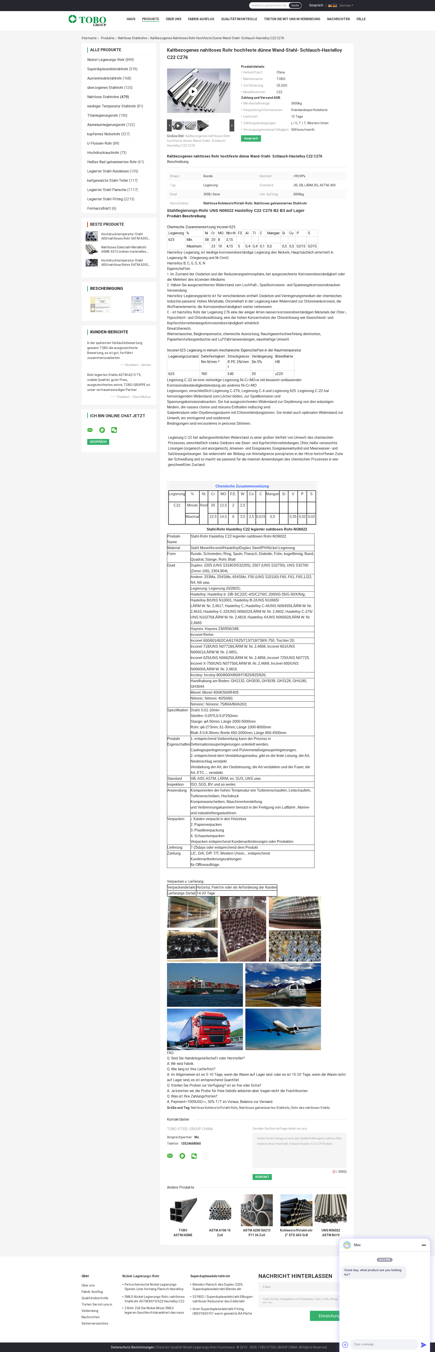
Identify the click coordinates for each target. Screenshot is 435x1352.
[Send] (423, 1345)
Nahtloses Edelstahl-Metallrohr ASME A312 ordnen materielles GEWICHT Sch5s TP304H (124, 251)
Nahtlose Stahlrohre (132, 38)
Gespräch (316, 5)
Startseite (89, 38)
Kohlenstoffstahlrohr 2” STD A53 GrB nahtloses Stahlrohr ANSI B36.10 (296, 1232)
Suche (295, 5)
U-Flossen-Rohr (99, 143)
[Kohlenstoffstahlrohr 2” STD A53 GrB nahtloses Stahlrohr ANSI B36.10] (296, 1210)
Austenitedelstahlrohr (104, 78)
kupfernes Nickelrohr (103, 134)
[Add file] (345, 1345)
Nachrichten (338, 19)
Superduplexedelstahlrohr (107, 69)
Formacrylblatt (99, 208)
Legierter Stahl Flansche (106, 190)
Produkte (150, 19)
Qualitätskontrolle (239, 19)
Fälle (361, 19)
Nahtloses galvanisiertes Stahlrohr (264, 1108)
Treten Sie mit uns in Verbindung (292, 19)
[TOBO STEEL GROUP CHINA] (87, 20)
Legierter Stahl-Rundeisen (108, 171)
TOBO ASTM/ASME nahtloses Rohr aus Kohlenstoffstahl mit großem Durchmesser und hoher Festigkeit (183, 1232)
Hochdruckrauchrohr (103, 152)
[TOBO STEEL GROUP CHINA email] (93, 430)
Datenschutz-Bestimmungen (132, 1347)
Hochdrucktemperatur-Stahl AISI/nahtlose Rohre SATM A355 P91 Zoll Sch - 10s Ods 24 (124, 265)
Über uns (173, 19)
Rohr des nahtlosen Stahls (310, 1108)
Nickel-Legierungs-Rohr (106, 60)
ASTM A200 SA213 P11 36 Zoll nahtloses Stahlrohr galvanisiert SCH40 (257, 1232)
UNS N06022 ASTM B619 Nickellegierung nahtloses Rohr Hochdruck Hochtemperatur (330, 1232)
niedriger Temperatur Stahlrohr (111, 106)
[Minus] (423, 1245)
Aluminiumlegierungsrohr (106, 125)
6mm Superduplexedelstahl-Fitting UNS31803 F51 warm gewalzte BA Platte (222, 1311)
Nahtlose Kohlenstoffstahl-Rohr (214, 1108)
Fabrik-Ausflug (201, 19)
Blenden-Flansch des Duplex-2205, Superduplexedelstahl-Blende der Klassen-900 (218, 1287)
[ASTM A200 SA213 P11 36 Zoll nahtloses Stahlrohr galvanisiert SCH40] (257, 1210)
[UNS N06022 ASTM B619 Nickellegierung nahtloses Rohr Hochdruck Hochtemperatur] (331, 1210)
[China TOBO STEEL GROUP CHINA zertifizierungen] (100, 304)
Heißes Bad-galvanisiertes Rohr (112, 162)
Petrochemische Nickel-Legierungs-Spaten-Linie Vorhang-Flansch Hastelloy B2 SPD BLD (154, 1287)
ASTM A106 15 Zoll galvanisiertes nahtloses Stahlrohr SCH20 (220, 1232)
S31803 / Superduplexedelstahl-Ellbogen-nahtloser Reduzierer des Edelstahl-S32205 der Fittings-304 (223, 1299)
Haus (131, 19)
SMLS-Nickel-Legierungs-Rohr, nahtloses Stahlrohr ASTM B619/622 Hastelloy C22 (155, 1299)
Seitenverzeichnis (95, 1323)
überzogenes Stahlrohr (105, 87)
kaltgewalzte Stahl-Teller (107, 180)
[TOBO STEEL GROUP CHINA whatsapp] (105, 430)
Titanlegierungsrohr (102, 115)
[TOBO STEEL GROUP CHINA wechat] (117, 430)
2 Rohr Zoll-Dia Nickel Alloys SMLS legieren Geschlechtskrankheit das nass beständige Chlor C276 (154, 1311)
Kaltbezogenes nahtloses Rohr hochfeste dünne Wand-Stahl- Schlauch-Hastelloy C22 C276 (198, 140)
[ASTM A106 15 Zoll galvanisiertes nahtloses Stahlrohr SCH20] (220, 1210)
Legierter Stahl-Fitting (105, 199)
